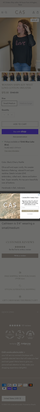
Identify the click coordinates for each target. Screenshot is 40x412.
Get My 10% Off (30, 211)
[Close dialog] (38, 194)
